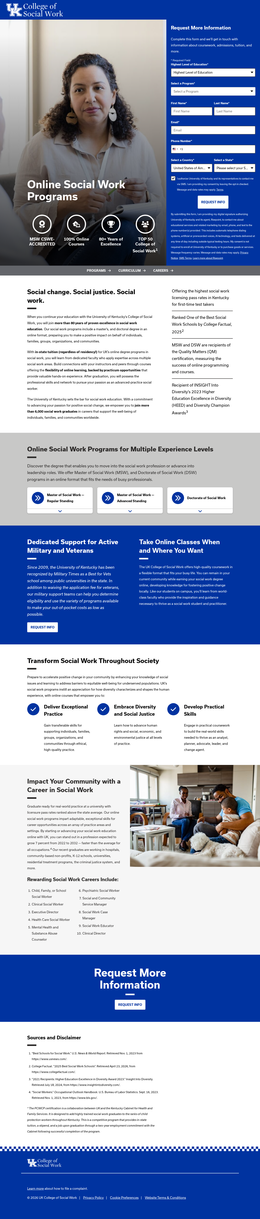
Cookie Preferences (124, 1197)
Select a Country (182, 160)
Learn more (35, 1188)
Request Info (42, 627)
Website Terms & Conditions (165, 1197)
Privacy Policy (93, 1197)
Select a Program (183, 83)
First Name (179, 103)
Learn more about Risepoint (208, 258)
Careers (160, 270)
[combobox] (213, 91)
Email (175, 122)
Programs (96, 270)
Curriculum (129, 270)
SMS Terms (185, 258)
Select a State (224, 160)
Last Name (222, 103)
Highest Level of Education (189, 64)
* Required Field (180, 60)
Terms (219, 189)
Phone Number (181, 141)
